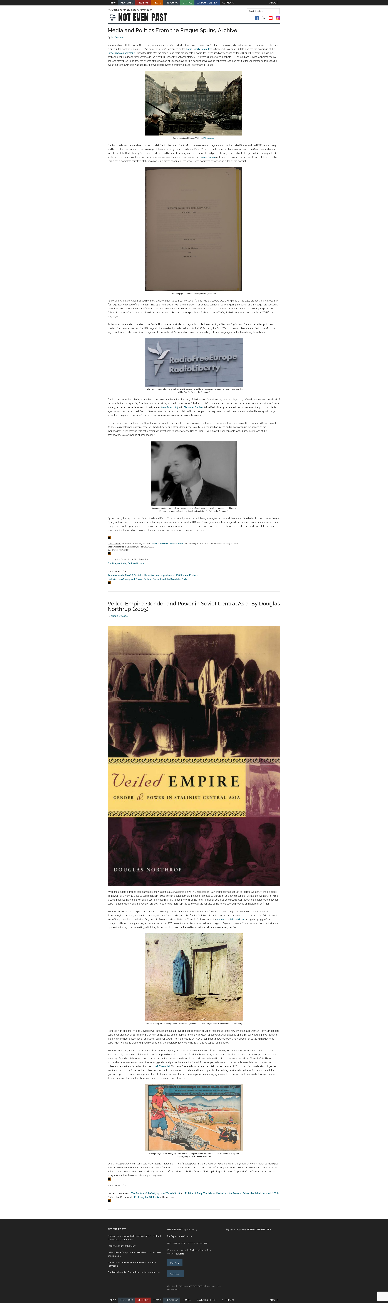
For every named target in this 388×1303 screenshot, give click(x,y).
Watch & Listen (207, 1300)
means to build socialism (230, 919)
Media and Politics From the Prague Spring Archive (172, 30)
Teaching (172, 1300)
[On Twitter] (264, 18)
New (113, 1300)
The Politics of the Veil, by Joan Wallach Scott (155, 1193)
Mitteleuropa (208, 138)
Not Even (142, 17)
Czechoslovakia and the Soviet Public (167, 543)
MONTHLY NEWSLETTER (259, 1229)
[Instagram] (278, 18)
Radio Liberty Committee (199, 49)
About (273, 1300)
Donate (174, 1263)
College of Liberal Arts (200, 1250)
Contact (175, 1274)
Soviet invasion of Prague (121, 53)
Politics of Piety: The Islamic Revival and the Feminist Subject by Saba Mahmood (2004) (232, 1193)
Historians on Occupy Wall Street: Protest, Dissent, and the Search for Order (148, 579)
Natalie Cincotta (119, 616)
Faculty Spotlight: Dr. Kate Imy (121, 1246)
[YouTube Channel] (271, 18)
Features (126, 1300)
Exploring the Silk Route (146, 1197)
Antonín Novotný (169, 407)
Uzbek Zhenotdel (161, 1066)
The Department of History (179, 1236)
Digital (187, 1300)
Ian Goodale (117, 37)
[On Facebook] (257, 18)
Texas (157, 1300)
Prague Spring (207, 157)
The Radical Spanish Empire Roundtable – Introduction (134, 1272)
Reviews (143, 1300)
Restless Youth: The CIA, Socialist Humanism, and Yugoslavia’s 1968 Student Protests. (153, 575)
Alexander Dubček (193, 407)
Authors (228, 1300)
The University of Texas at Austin (188, 1243)
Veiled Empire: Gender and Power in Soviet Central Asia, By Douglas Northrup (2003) (194, 606)
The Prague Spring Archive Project (126, 563)
